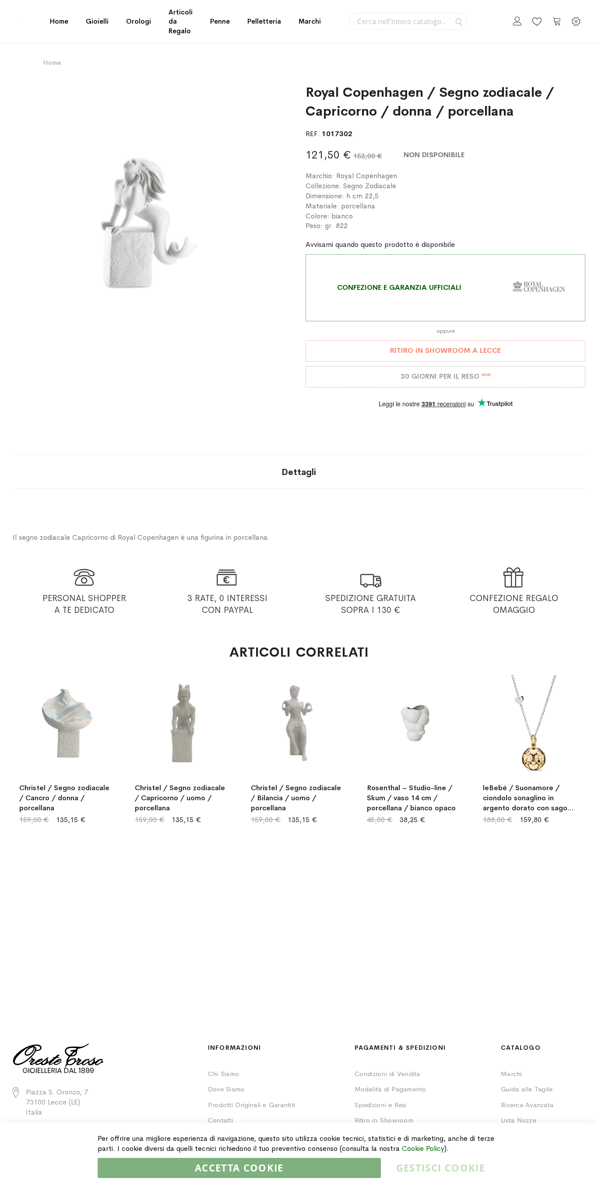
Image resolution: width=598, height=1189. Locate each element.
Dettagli (298, 472)
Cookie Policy (423, 1148)
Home (59, 21)
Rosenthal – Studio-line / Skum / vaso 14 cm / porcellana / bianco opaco (411, 798)
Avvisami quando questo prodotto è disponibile (380, 244)
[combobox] (408, 21)
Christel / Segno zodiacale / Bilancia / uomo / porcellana (296, 798)
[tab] (298, 472)
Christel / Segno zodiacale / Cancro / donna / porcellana (64, 798)
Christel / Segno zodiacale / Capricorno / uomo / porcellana (180, 798)
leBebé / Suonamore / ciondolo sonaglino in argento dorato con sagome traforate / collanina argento (530, 798)
